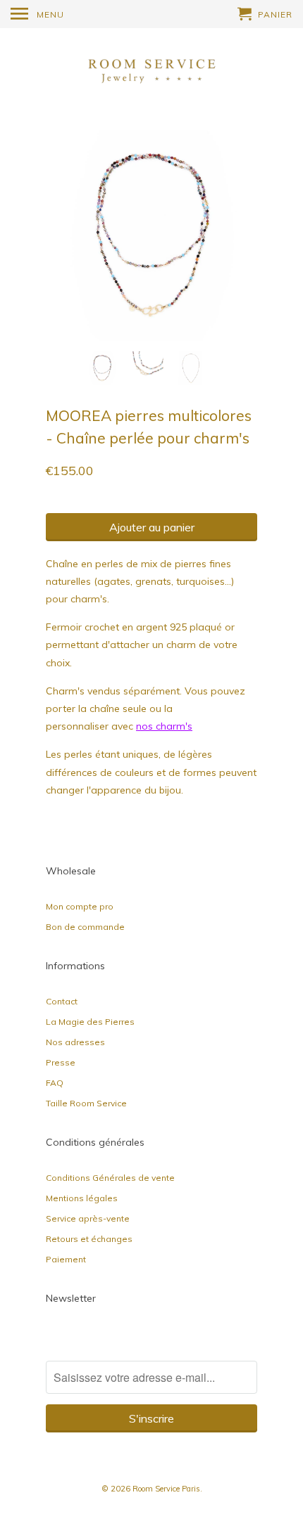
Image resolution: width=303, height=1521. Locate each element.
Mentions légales (82, 1198)
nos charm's (164, 726)
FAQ (54, 1082)
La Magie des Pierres (90, 1021)
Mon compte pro (79, 906)
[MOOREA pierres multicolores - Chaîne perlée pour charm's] (151, 235)
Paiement (66, 1259)
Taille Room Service (86, 1103)
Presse (60, 1062)
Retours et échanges (89, 1239)
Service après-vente (88, 1218)
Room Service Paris (166, 1489)
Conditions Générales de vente (110, 1177)
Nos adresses (75, 1042)
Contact (62, 1001)
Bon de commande (85, 926)
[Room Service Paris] (151, 69)
